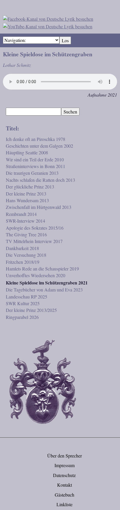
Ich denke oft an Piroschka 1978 (35, 139)
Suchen (70, 112)
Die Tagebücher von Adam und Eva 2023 (44, 290)
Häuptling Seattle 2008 (27, 152)
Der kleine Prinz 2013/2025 (31, 310)
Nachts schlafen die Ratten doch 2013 (40, 180)
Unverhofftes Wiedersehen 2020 (35, 275)
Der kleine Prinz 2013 (26, 194)
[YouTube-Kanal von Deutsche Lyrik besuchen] (47, 25)
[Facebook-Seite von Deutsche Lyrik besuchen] (48, 18)
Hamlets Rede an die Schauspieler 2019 (42, 269)
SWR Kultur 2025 (23, 303)
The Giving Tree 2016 (26, 234)
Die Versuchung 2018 (26, 255)
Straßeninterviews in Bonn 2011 (35, 166)
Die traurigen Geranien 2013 (32, 173)
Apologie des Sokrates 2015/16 (34, 228)
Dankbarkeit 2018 (22, 248)
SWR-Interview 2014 (25, 221)
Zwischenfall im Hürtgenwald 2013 (38, 207)
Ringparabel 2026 (22, 317)
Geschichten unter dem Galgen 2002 (39, 146)
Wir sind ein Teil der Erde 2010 (35, 159)
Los (65, 40)
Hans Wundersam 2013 (27, 200)
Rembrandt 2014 (21, 214)
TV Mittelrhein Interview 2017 (34, 241)
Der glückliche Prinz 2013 (30, 187)
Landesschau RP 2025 (26, 297)
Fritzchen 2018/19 (22, 262)
